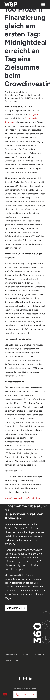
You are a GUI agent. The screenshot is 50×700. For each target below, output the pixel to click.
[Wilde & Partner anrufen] (17, 694)
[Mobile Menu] (43, 4)
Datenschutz (12, 660)
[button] (5, 695)
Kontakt (25, 654)
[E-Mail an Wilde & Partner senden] (25, 694)
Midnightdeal (34, 114)
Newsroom (11, 654)
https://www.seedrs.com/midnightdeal (23, 498)
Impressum (38, 654)
